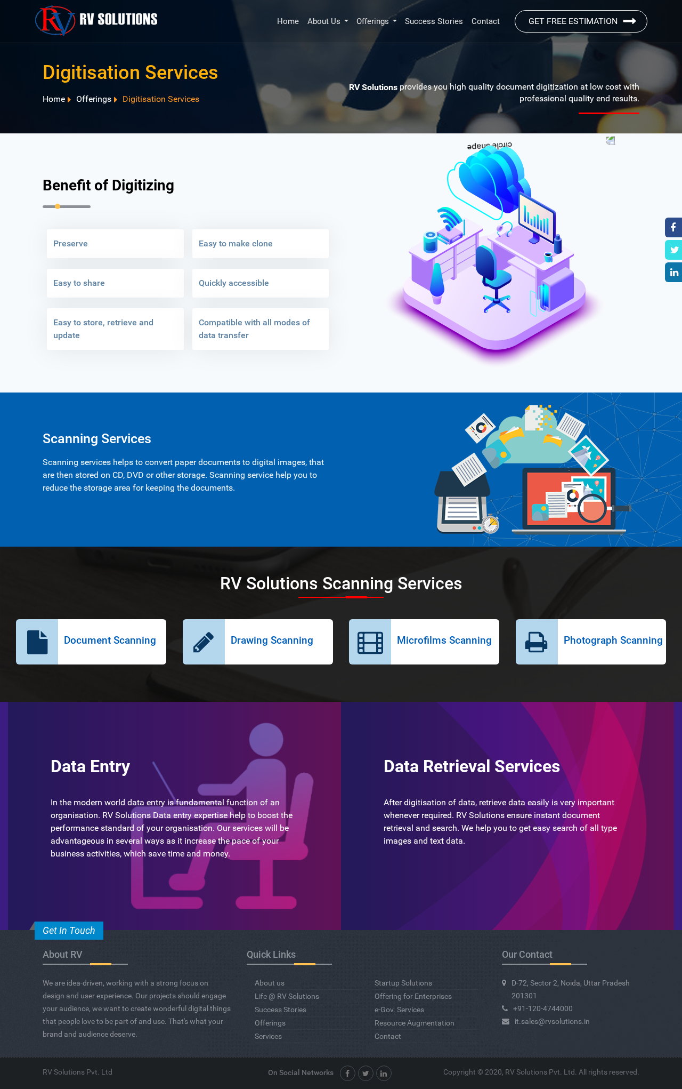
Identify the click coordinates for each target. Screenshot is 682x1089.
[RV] (96, 21)
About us (270, 983)
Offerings (372, 21)
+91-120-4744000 (543, 1008)
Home (288, 21)
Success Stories (434, 21)
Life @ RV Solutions (287, 996)
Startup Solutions (403, 983)
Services (268, 1036)
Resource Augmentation (414, 1023)
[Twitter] (366, 1073)
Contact (486, 21)
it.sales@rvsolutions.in (552, 1021)
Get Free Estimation (573, 21)
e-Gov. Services (399, 1009)
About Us (323, 21)
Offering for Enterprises (413, 996)
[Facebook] (347, 1073)
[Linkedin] (384, 1073)
